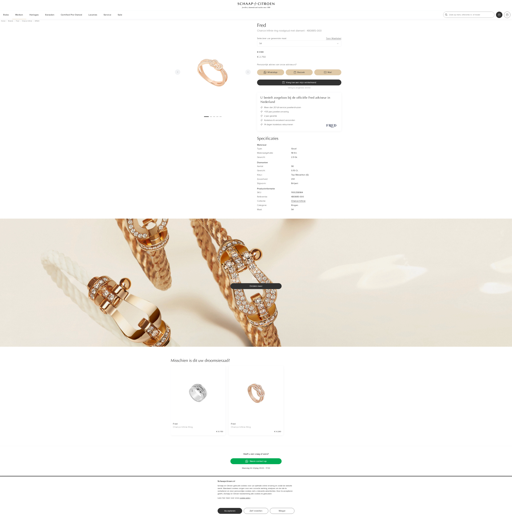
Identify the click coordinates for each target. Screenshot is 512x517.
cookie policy (245, 498)
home (3, 21)
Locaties (93, 14)
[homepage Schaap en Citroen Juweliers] (256, 5)
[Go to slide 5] (220, 116)
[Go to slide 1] (206, 116)
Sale (120, 14)
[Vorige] (177, 72)
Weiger (282, 511)
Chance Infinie (298, 201)
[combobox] (299, 43)
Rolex (6, 14)
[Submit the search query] (446, 15)
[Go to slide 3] (214, 116)
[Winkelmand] (507, 15)
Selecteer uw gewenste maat (299, 38)
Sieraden (49, 14)
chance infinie (27, 21)
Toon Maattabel (333, 38)
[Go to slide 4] (217, 116)
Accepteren (230, 511)
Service (107, 14)
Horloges (34, 14)
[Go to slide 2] (211, 116)
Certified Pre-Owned (71, 14)
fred (17, 21)
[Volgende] (248, 72)
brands (10, 21)
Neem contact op (258, 461)
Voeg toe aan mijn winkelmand (301, 82)
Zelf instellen (256, 511)
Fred (261, 25)
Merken (19, 14)
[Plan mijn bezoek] (499, 15)
